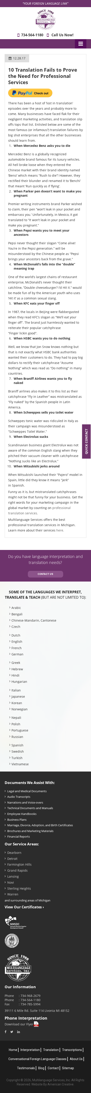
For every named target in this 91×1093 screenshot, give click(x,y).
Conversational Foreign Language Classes (37, 1059)
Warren (12, 894)
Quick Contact (86, 441)
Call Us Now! (62, 34)
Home (13, 1050)
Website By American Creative (52, 1084)
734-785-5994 (30, 1004)
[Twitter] (11, 1032)
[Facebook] (5, 1032)
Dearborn (14, 853)
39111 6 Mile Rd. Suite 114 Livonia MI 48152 (37, 1010)
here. (60, 530)
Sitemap (68, 1068)
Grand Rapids (17, 870)
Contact (53, 1068)
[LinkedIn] (18, 1032)
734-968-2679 (30, 996)
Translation (51, 1050)
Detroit (12, 859)
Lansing (13, 876)
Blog (41, 1068)
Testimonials (26, 1068)
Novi (10, 882)
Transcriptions (72, 1050)
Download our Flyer (19, 1024)
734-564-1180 (32, 34)
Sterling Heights (19, 888)
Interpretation (30, 1050)
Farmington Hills (19, 864)
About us (76, 1059)
